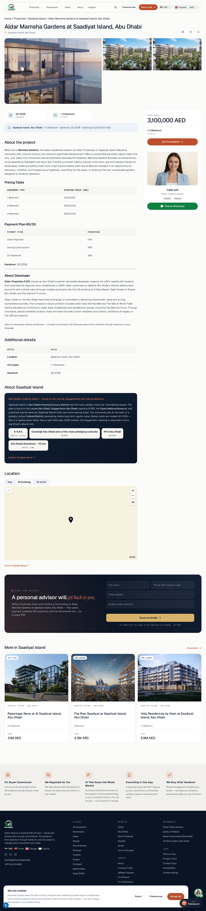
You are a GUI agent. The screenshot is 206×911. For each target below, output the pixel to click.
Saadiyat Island (37, 18)
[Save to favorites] (198, 32)
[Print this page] (183, 32)
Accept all (175, 896)
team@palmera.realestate (17, 859)
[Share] (190, 32)
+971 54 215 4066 (13, 864)
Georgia (33, 848)
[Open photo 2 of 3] (127, 54)
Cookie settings (170, 872)
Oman (21, 848)
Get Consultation (171, 141)
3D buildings (24, 482)
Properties (34, 7)
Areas (67, 7)
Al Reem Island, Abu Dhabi (176, 841)
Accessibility (169, 867)
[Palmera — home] (11, 7)
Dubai (120, 827)
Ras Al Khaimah (125, 836)
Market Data (79, 868)
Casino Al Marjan (171, 831)
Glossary (77, 850)
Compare (77, 864)
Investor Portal (125, 867)
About (80, 7)
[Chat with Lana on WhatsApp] (198, 893)
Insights (92, 7)
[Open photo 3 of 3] (177, 54)
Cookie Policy (169, 863)
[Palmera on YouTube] (10, 854)
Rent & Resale (80, 845)
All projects (193, 648)
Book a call (148, 7)
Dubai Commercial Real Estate (178, 836)
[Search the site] (115, 7)
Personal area (128, 7)
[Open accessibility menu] (6, 905)
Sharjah (121, 841)
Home (8, 18)
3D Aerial (41, 482)
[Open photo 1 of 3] (53, 71)
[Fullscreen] (9, 490)
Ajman (121, 845)
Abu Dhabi (123, 831)
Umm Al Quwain (126, 850)
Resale (76, 841)
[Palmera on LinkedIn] (15, 854)
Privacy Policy (170, 858)
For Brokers (123, 877)
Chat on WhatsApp (175, 206)
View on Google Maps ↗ (17, 565)
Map (10, 482)
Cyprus (46, 848)
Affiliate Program (126, 872)
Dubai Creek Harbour (173, 827)
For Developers (125, 881)
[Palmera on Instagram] (6, 854)
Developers (52, 7)
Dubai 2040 (78, 873)
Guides (76, 859)
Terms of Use (169, 854)
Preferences (156, 896)
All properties (79, 827)
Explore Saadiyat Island (20, 457)
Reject (138, 896)
